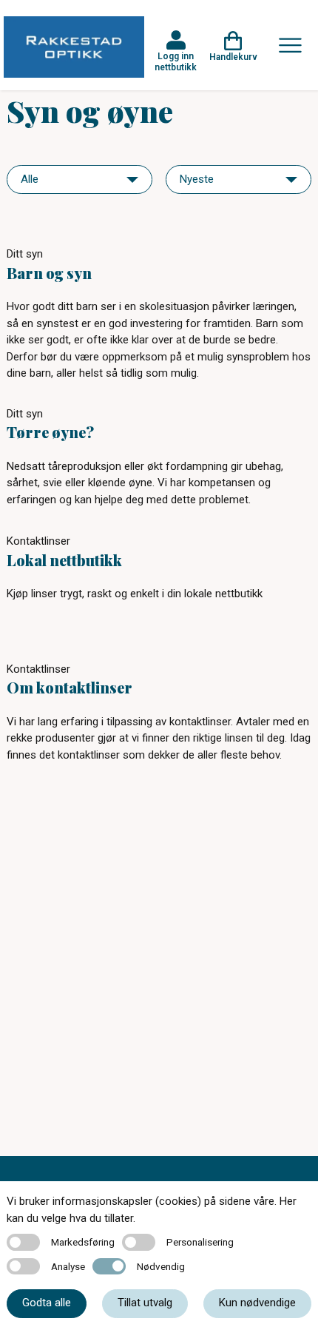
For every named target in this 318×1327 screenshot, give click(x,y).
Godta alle (46, 1302)
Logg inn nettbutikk (175, 61)
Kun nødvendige (257, 1302)
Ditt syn (25, 254)
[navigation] (79, 179)
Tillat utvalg (145, 1302)
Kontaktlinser (38, 541)
